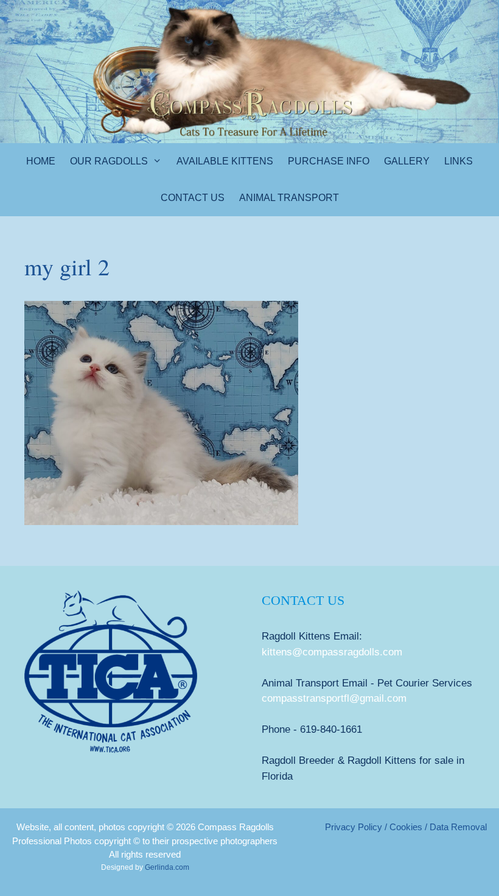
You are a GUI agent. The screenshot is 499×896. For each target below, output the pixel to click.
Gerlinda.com (167, 867)
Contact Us (193, 197)
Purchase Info (328, 161)
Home (40, 161)
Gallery (407, 161)
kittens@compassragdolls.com (332, 652)
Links (458, 161)
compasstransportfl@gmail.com (334, 698)
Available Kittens (224, 161)
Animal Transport (289, 197)
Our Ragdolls (109, 161)
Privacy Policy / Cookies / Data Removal (406, 827)
